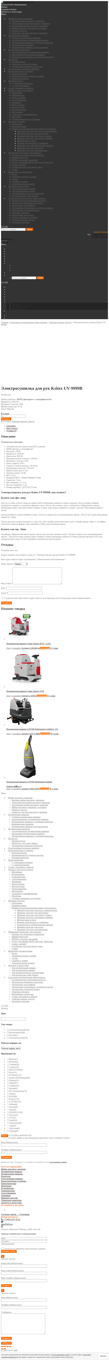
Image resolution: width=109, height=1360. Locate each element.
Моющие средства (9, 1198)
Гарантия (16, 304)
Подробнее (45, 648)
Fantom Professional (19, 1078)
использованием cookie (60, 1355)
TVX (12, 1118)
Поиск (29, 229)
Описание (11, 426)
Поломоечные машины (11, 1171)
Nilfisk (13, 1104)
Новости (10, 296)
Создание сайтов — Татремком (15, 1214)
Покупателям (12, 301)
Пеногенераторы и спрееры (13, 1181)
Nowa (13, 1107)
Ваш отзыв (6, 583)
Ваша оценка (7, 564)
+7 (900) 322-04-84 (99, 237)
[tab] (57, 426)
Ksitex (14, 1099)
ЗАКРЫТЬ (6, 1343)
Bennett (13, 1062)
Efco (13, 1072)
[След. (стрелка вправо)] (5, 1348)
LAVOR (15, 1102)
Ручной (13, 1035)
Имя (4, 588)
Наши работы (12, 294)
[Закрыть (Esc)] (2, 1346)
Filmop (14, 1080)
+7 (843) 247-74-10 (99, 234)
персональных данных (58, 1162)
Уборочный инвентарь (11, 1200)
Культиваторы (7, 1188)
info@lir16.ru (6, 239)
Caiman (14, 1064)
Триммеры (6, 1195)
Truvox (13, 1115)
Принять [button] (103, 1356)
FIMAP (13, 1083)
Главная (4, 322)
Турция (13, 1131)
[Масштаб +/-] (10, 1346)
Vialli (13, 1120)
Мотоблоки (6, 1186)
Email (4, 593)
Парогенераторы (8, 1183)
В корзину (6, 419)
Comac (14, 1067)
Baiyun (13, 1059)
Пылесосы (6, 1176)
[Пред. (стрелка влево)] (2, 1348)
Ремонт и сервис (13, 299)
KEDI (13, 1096)
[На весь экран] (7, 1346)
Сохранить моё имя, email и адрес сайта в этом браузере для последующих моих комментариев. (47, 598)
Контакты (10, 311)
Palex (12, 1110)
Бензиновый (17, 1032)
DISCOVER (15, 1070)
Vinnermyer (15, 1123)
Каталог (10, 289)
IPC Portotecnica (18, 1091)
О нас (9, 287)
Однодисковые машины (12, 1179)
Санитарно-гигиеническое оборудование (28, 322)
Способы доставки (20, 306)
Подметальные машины (12, 1174)
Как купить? (12, 428)
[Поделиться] (5, 1346)
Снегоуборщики (8, 1193)
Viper (12, 1126)
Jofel (12, 1094)
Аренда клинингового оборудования (23, 292)
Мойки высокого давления (13, 1169)
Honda (13, 1088)
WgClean (14, 1128)
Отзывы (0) (11, 431)
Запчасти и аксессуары (11, 1203)
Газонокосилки (8, 1191)
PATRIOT (15, 1112)
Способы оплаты (19, 308)
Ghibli (14, 1086)
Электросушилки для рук (60, 322)
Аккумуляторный (19, 1030)
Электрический (18, 1038)
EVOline (15, 1075)
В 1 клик (5, 413)
